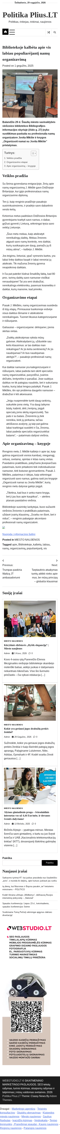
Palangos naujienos (35, 1128)
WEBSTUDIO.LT (12, 1080)
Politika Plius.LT (30, 14)
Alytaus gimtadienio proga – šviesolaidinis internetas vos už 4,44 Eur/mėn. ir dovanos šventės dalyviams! (27, 815)
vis (45, 548)
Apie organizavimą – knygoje (21, 166)
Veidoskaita (41, 1120)
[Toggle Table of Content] (32, 153)
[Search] (55, 32)
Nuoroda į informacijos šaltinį (18, 534)
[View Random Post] (49, 32)
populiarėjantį (34, 548)
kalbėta (37, 544)
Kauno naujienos (48, 1124)
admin (7, 653)
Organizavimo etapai (17, 162)
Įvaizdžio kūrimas (22, 1120)
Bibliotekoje (25, 544)
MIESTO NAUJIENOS (27, 539)
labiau (46, 544)
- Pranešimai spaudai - (26, 1124)
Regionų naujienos (11, 1128)
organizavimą (17, 548)
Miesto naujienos (31, 1116)
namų (5, 548)
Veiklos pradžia (14, 158)
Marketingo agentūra (23, 1108)
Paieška (7, 858)
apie (14, 544)
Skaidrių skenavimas (29, 1112)
